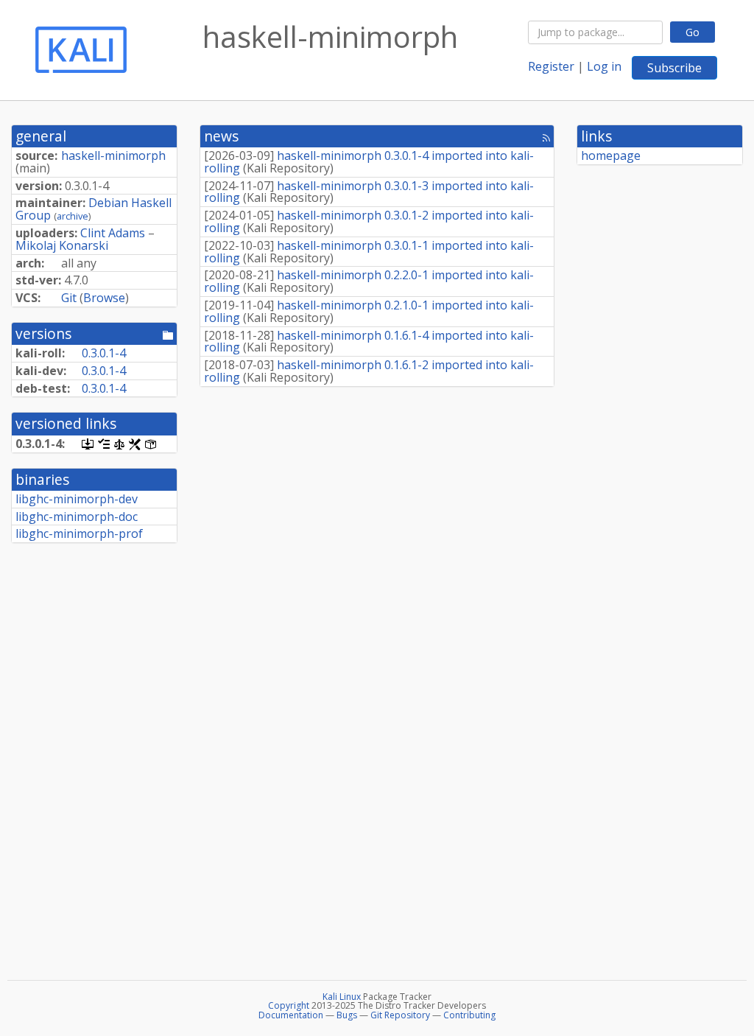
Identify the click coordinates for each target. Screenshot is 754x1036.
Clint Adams (112, 233)
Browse (104, 298)
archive (72, 216)
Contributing (469, 1015)
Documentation (290, 1015)
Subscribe (674, 68)
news (221, 136)
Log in (604, 66)
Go (693, 32)
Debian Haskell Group (93, 209)
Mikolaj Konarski (61, 245)
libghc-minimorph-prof (79, 533)
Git (69, 298)
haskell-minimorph (113, 155)
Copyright (288, 1005)
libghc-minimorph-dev (76, 499)
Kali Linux (342, 996)
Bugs (347, 1015)
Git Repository (400, 1015)
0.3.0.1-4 (104, 353)
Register (551, 66)
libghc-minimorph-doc (76, 516)
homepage (611, 155)
